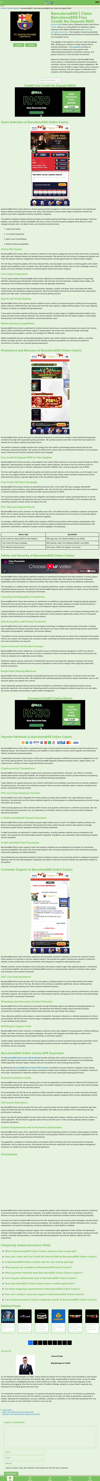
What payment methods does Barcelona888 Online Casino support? (44, 1272)
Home (3, 8)
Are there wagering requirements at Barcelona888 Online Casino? (42, 1288)
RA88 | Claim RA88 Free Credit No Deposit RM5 (18, 1412)
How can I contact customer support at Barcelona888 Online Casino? (44, 1294)
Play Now (19, 45)
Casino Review (13, 8)
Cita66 (53, 27)
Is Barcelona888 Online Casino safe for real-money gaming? (39, 1262)
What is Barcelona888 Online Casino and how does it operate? (40, 1251)
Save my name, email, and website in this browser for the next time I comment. (37, 1468)
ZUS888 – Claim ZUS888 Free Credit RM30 (7, 1327)
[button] (50, 1251)
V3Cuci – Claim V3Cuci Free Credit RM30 (57, 1327)
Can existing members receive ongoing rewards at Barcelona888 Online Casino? (51, 1299)
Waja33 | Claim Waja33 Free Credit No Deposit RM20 (40, 1327)
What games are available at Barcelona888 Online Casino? (38, 1267)
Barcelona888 (56, 24)
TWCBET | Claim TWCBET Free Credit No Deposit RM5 (75, 1327)
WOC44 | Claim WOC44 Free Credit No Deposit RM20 (24, 1327)
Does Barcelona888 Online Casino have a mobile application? (40, 1283)
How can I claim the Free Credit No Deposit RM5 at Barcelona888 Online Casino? (51, 1256)
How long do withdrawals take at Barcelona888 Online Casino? (41, 1278)
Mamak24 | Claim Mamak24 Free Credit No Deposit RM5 (21, 1414)
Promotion (31, 45)
